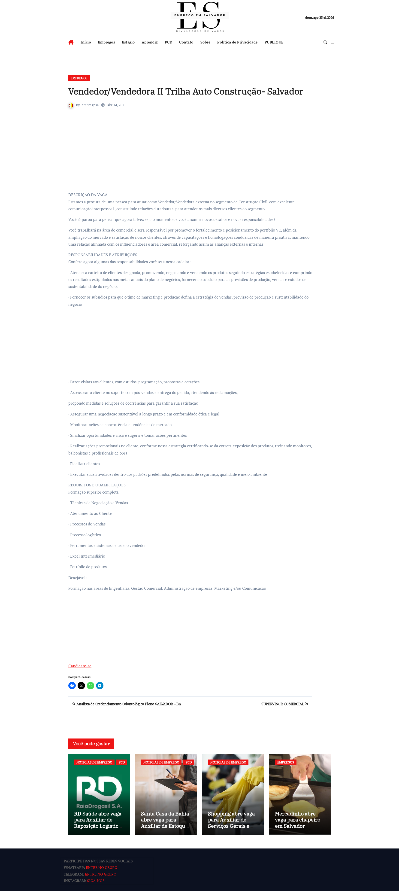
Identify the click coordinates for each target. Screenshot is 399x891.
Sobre (205, 42)
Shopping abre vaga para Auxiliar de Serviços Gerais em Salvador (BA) (231, 822)
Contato (186, 42)
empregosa (90, 105)
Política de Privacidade (237, 42)
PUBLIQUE (274, 42)
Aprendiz (150, 42)
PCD (168, 42)
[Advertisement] (191, 156)
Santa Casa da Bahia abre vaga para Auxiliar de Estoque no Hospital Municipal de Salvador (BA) (165, 828)
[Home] (71, 42)
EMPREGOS (79, 78)
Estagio (128, 42)
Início (86, 42)
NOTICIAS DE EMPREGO (94, 762)
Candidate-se (79, 665)
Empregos (106, 42)
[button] (332, 42)
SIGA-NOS (96, 880)
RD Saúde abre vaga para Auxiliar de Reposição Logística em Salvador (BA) (97, 822)
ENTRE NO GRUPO (101, 867)
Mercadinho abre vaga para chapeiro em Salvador (297, 819)
